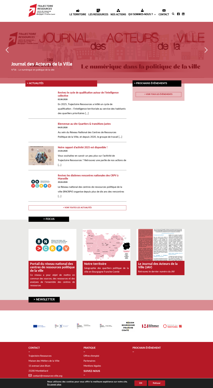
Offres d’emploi (91, 356)
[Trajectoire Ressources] (42, 10)
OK (140, 383)
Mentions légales (92, 366)
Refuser (156, 383)
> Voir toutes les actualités (77, 207)
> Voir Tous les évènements (158, 94)
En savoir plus (54, 384)
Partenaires (89, 361)
